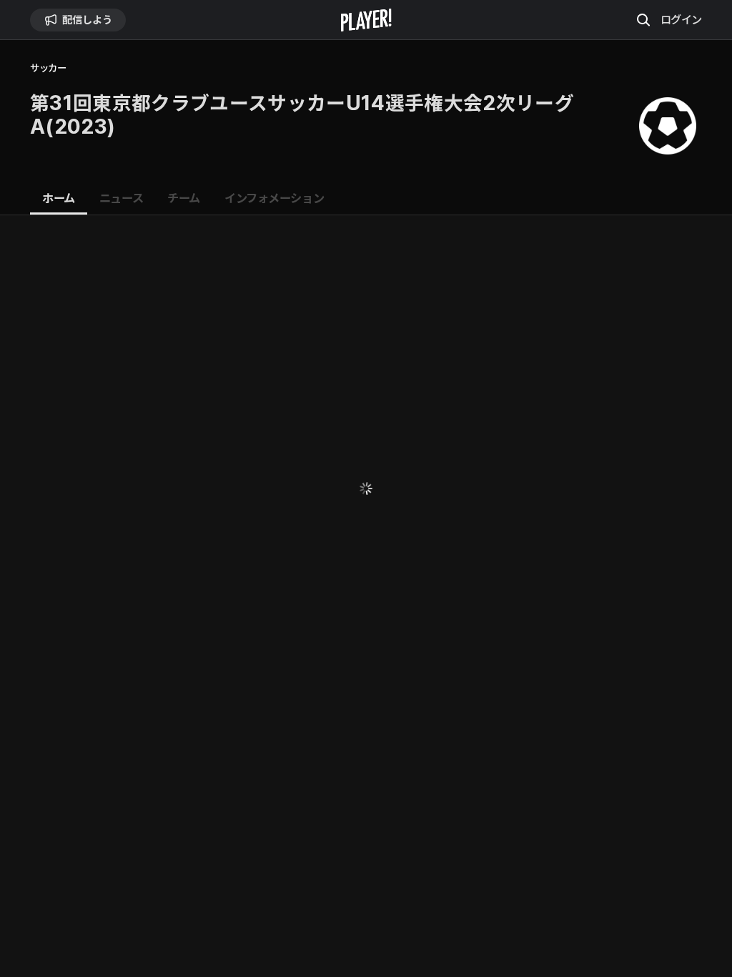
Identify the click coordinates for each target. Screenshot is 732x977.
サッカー (48, 68)
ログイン (681, 19)
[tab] (58, 199)
